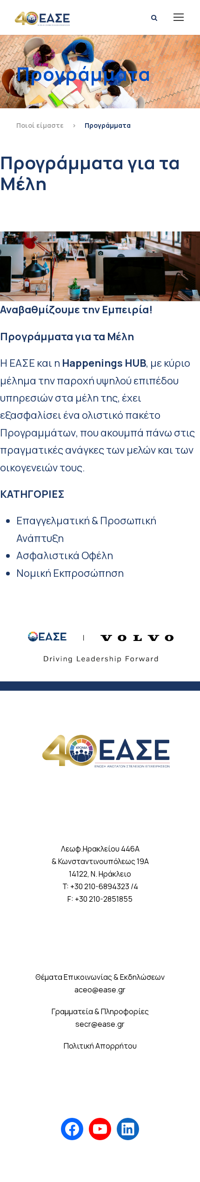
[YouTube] (100, 1129)
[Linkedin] (128, 1129)
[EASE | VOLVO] (100, 642)
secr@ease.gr (100, 1024)
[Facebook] (72, 1129)
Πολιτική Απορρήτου (100, 1046)
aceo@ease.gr (100, 989)
